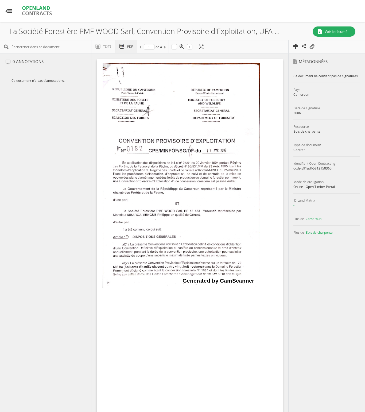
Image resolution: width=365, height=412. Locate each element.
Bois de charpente (319, 232)
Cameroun (313, 219)
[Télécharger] (296, 46)
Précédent (141, 48)
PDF (130, 46)
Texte (107, 46)
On (311, 46)
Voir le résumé (336, 31)
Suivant (164, 48)
